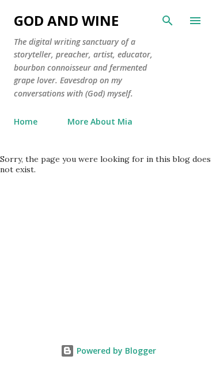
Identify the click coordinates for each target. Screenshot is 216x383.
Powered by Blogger (115, 350)
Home (25, 121)
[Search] (168, 21)
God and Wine (66, 20)
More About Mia (99, 121)
